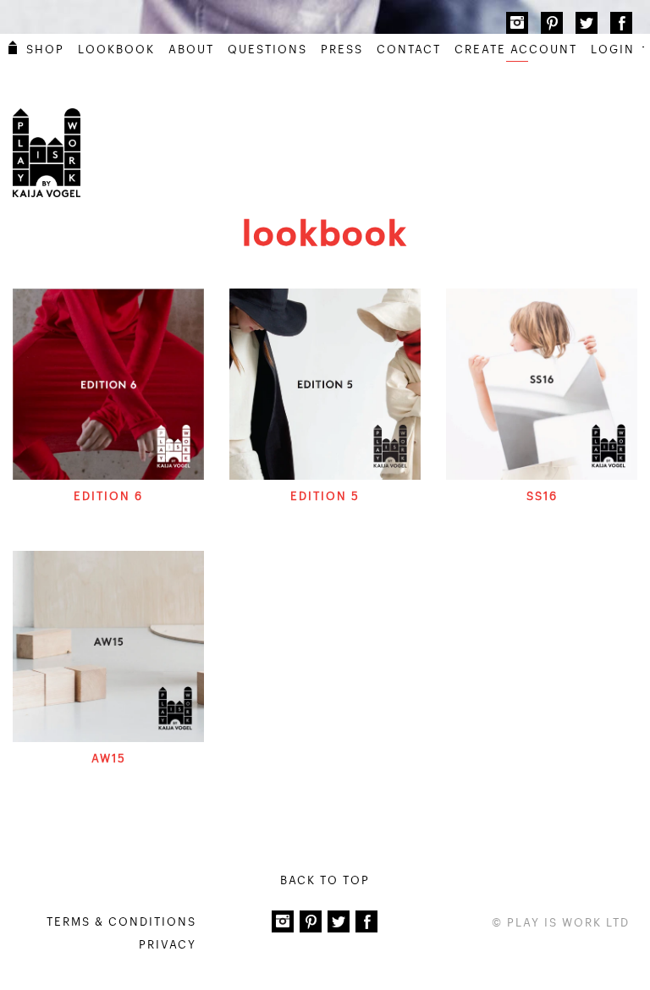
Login (613, 49)
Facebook (621, 23)
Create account (515, 49)
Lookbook (116, 49)
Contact (409, 49)
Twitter (587, 23)
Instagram (517, 23)
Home (12, 47)
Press (342, 49)
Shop (45, 49)
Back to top (325, 880)
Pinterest (552, 23)
